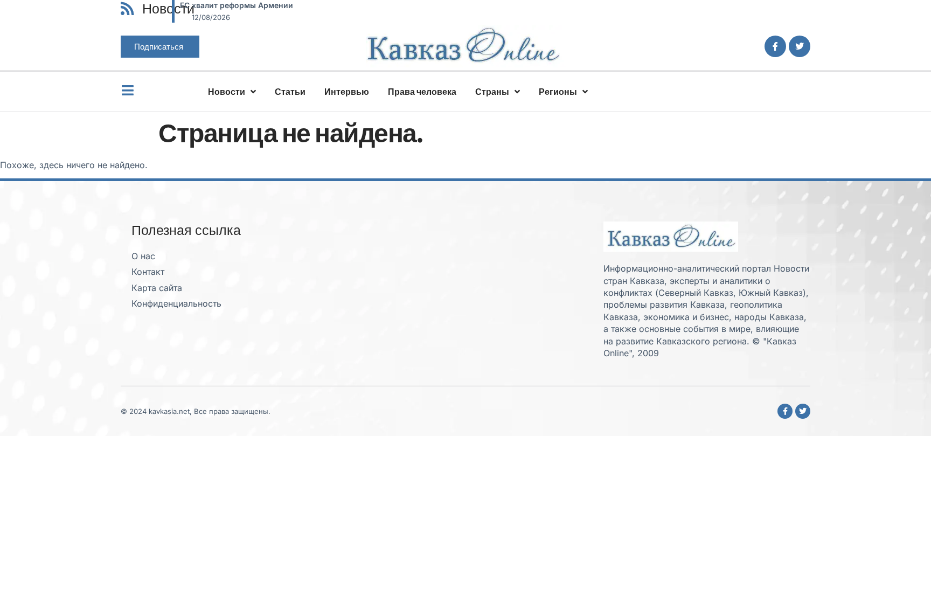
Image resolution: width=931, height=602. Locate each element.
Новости (226, 91)
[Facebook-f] (775, 46)
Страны (492, 91)
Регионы (558, 91)
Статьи (290, 91)
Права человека (422, 91)
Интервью (346, 91)
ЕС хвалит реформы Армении (236, 5)
